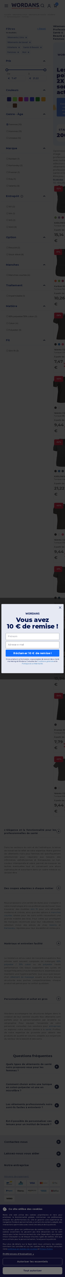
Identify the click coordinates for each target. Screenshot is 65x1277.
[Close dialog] (60, 607)
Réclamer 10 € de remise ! (32, 653)
